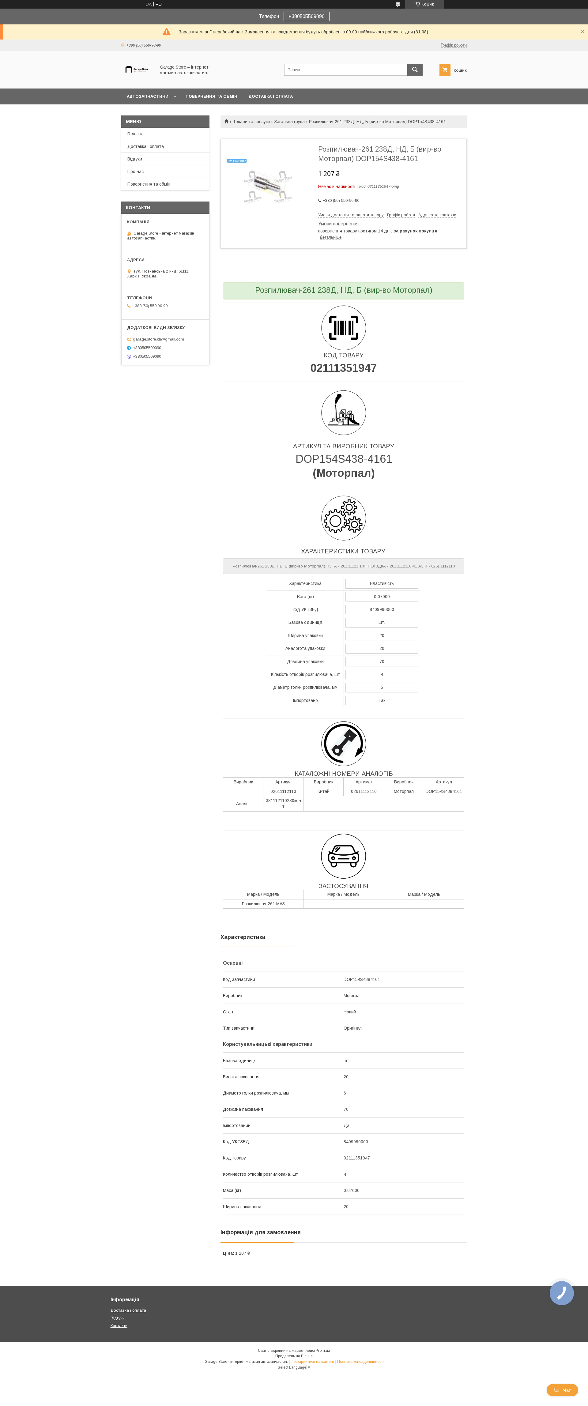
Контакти (119, 1325)
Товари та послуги (251, 121)
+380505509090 (306, 16)
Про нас (135, 171)
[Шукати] (415, 70)
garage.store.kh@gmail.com (158, 339)
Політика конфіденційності (360, 1361)
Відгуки (134, 158)
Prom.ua (323, 1350)
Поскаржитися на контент (312, 1361)
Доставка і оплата (270, 96)
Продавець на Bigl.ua (294, 1356)
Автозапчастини (147, 96)
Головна (135, 133)
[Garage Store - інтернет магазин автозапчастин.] (137, 80)
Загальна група (289, 121)
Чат (567, 1390)
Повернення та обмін (211, 96)
